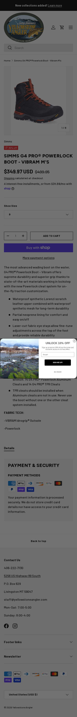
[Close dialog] (74, 340)
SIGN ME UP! (58, 362)
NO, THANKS (58, 372)
